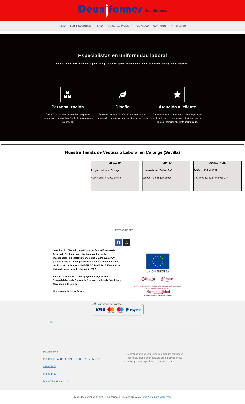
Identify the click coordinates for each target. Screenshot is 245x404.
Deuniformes (155, 10)
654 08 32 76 (49, 366)
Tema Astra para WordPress (156, 396)
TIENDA (99, 25)
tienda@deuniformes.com (56, 381)
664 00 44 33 (49, 374)
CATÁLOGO (142, 25)
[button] (130, 26)
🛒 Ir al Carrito (178, 25)
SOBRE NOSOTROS (80, 25)
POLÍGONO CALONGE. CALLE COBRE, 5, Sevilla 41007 (72, 359)
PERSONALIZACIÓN (118, 25)
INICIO (62, 25)
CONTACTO (159, 25)
